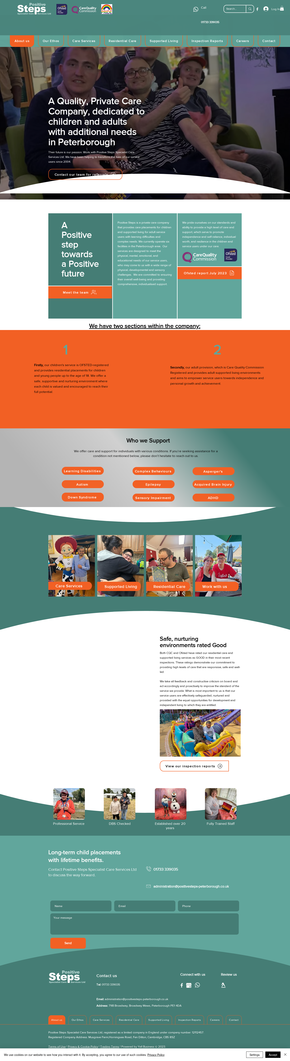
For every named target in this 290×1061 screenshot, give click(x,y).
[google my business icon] (189, 985)
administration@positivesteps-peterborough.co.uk (136, 999)
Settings (255, 1055)
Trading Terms (109, 1046)
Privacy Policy (156, 1055)
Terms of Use (57, 1046)
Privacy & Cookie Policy (83, 1046)
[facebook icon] (257, 9)
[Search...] (250, 8)
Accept (273, 1055)
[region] (71, 566)
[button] (282, 8)
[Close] (285, 1055)
